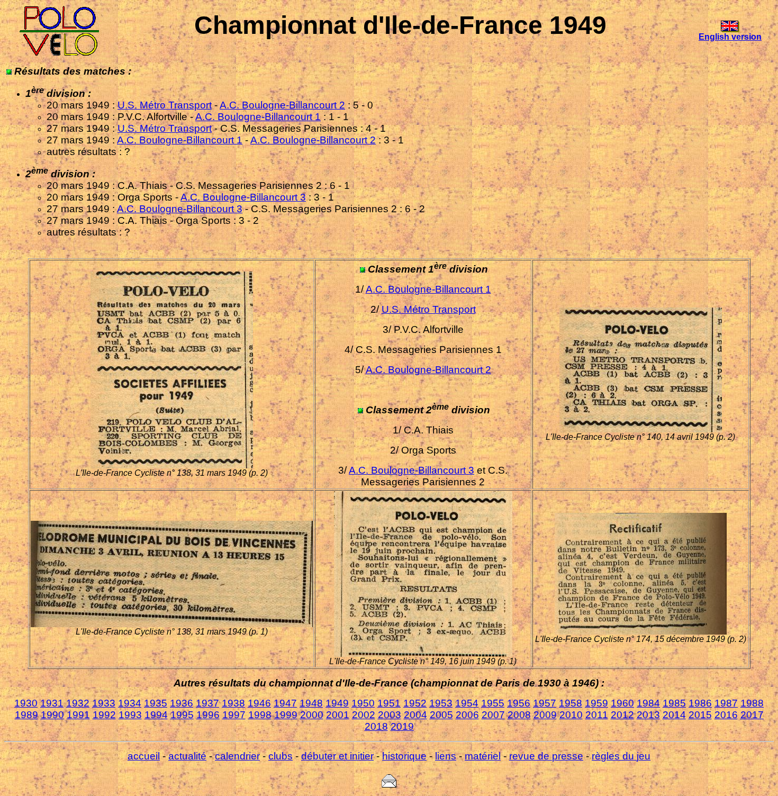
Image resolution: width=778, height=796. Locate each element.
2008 (519, 714)
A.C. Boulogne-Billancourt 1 (258, 116)
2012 (622, 714)
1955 (492, 703)
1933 (103, 703)
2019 (402, 726)
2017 (752, 714)
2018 (376, 726)
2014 (674, 714)
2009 (545, 714)
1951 (389, 703)
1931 (52, 703)
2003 (389, 714)
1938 (233, 703)
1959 (596, 703)
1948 (311, 703)
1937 (207, 703)
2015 (700, 714)
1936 (181, 703)
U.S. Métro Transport (164, 105)
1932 (77, 703)
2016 (726, 714)
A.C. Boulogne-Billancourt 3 (243, 197)
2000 (311, 714)
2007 (493, 714)
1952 (415, 703)
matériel (483, 756)
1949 (337, 703)
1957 (544, 703)
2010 (571, 714)
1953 (441, 703)
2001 (337, 714)
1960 (622, 703)
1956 (518, 703)
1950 (363, 703)
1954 (466, 703)
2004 (415, 714)
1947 (285, 703)
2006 (467, 714)
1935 (155, 703)
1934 (129, 703)
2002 (363, 714)
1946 (259, 703)
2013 (648, 714)
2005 (441, 714)
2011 (596, 714)
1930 (26, 703)
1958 (570, 703)
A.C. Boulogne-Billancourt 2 (282, 105)
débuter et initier (337, 756)
